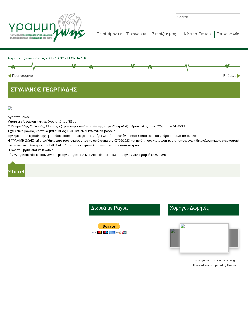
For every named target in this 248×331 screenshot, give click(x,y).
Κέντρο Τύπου (197, 34)
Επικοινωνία (228, 34)
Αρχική (13, 58)
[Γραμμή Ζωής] (46, 42)
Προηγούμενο (22, 76)
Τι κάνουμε (136, 34)
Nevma (231, 265)
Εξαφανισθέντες (33, 58)
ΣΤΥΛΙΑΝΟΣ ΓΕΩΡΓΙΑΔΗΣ (68, 58)
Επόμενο (230, 76)
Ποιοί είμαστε (109, 34)
